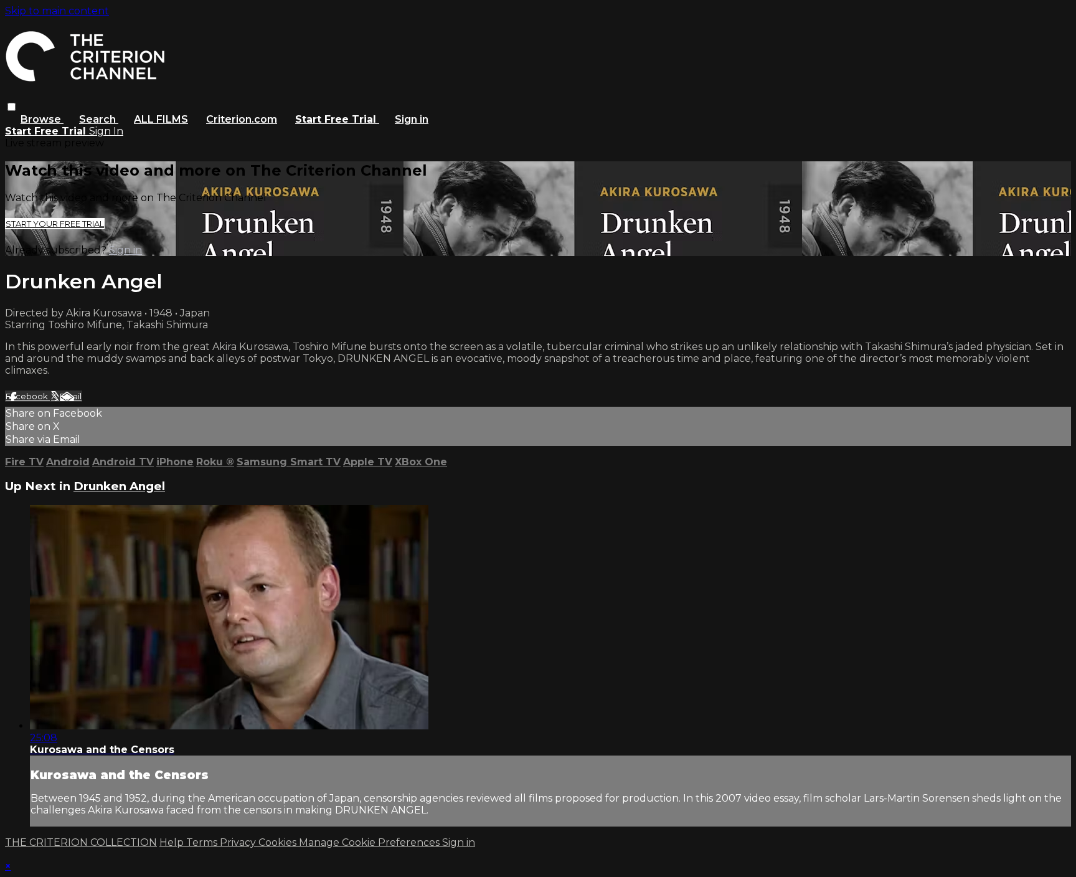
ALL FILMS (161, 119)
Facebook (28, 396)
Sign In (106, 131)
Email (71, 396)
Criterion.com (241, 119)
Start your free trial (55, 224)
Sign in (411, 119)
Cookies (278, 842)
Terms (203, 842)
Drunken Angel (119, 486)
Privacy (239, 842)
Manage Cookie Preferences (370, 842)
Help (172, 842)
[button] (11, 107)
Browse (42, 119)
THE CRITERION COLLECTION (81, 842)
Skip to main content (57, 11)
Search (98, 119)
